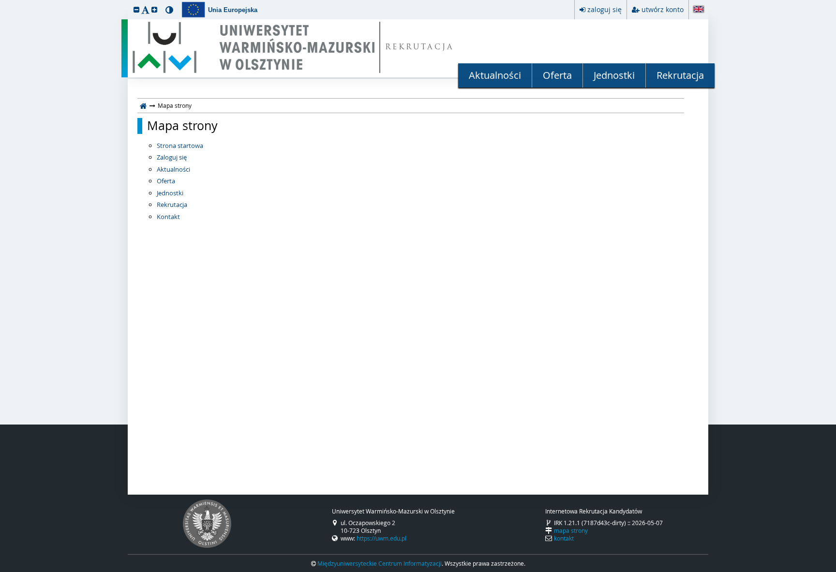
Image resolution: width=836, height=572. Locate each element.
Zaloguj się (172, 157)
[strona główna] (143, 105)
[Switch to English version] (698, 10)
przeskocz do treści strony (2, 2)
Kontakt (168, 216)
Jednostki (614, 75)
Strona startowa (180, 145)
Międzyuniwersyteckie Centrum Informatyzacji (379, 563)
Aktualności (495, 75)
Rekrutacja (680, 75)
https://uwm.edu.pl (381, 538)
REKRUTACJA (419, 47)
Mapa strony (182, 125)
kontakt (564, 538)
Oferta (557, 75)
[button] (136, 9)
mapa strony (571, 530)
